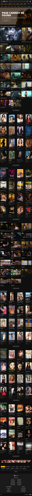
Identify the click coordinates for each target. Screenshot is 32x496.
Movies (25, 3)
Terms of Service (19, 482)
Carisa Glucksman (13, 275)
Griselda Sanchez (28, 70)
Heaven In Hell (2, 52)
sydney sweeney (8, 466)
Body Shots (2, 258)
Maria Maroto (27, 79)
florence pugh (3, 470)
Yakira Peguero (23, 275)
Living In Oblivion (2, 276)
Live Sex (6, 3)
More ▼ (16, 471)
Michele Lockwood (18, 275)
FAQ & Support (13, 481)
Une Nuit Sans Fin (2, 107)
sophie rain (17, 466)
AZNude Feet (8, 490)
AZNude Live (8, 488)
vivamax (7, 470)
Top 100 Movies (23, 490)
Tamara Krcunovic (13, 239)
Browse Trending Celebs (16, 165)
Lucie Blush (1, 106)
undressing (5, 6)
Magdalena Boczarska (13, 79)
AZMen (9, 489)
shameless (13, 466)
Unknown (23, 239)
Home (2, 3)
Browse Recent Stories (16, 346)
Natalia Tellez (2, 70)
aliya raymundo (24, 468)
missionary (18, 6)
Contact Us (6, 20)
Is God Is (12, 107)
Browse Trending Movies (16, 219)
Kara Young (12, 106)
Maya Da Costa (2, 79)
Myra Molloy (6, 79)
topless (2, 6)
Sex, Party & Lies (24, 80)
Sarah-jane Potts (13, 266)
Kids (11, 276)
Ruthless (23, 52)
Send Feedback (13, 484)
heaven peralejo (24, 470)
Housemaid (23, 267)
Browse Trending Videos (16, 110)
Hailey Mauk (23, 266)
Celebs (21, 3)
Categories (10, 3)
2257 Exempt (13, 480)
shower (12, 6)
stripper (22, 6)
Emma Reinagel (13, 284)
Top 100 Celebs (23, 489)
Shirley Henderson (2, 239)
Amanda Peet (23, 257)
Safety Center (19, 483)
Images (18, 3)
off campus (17, 468)
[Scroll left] (1, 34)
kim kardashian (3, 468)
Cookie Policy (19, 479)
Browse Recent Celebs (16, 400)
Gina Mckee (1, 284)
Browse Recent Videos (16, 288)
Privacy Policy (19, 481)
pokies (15, 6)
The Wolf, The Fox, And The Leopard (5, 41)
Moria (12, 89)
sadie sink (28, 466)
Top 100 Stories (23, 491)
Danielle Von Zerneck (3, 275)
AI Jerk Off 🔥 (3, 466)
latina (25, 6)
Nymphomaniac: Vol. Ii (3, 98)
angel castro (19, 470)
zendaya (21, 466)
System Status (13, 482)
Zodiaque (12, 258)
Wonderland (12, 267)
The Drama (12, 52)
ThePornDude (9, 491)
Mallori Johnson (16, 106)
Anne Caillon (12, 257)
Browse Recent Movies (16, 456)
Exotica (22, 249)
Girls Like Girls (2, 80)
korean (29, 470)
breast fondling (29, 6)
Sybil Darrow (2, 257)
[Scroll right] (31, 34)
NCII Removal (19, 484)
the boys (11, 470)
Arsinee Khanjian (27, 248)
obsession (8, 468)
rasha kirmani (12, 468)
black (9, 6)
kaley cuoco (15, 470)
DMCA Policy (19, 480)
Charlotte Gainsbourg (3, 97)
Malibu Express (2, 249)
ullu (20, 468)
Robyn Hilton (2, 248)
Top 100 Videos (23, 488)
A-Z (13, 3)
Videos (29, 3)
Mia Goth (7, 97)
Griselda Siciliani (23, 97)
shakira (24, 466)
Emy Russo (5, 106)
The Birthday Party (3, 89)
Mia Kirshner (23, 248)
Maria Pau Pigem (2, 88)
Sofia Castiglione (13, 88)
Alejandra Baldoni (24, 70)
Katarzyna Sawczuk (13, 70)
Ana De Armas (23, 79)
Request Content (13, 483)
